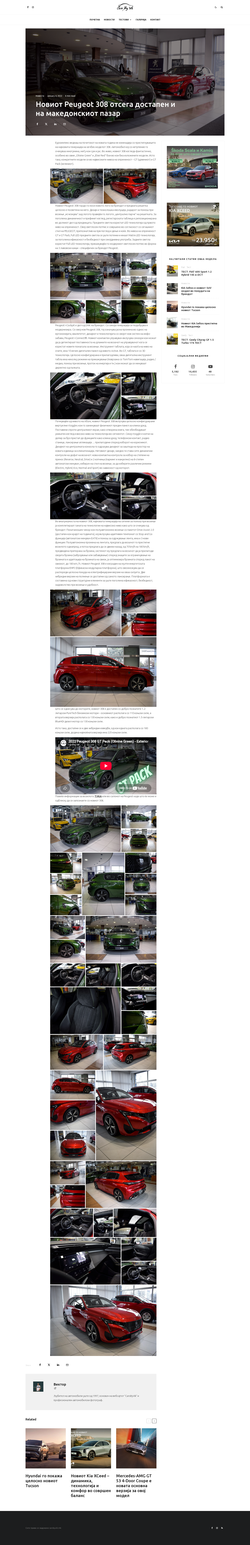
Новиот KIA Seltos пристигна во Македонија (199, 325)
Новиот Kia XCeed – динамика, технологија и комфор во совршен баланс (91, 1486)
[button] (76, 186)
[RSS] (222, 1528)
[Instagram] (33, 7)
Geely (184, 335)
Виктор (60, 1384)
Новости (109, 19)
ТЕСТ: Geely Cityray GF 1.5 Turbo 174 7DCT (197, 341)
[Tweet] (46, 124)
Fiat (183, 267)
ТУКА (98, 796)
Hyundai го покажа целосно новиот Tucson (44, 1481)
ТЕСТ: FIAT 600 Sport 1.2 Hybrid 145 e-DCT (196, 273)
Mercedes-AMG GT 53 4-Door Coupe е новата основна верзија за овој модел (134, 1486)
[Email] (64, 124)
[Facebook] (28, 7)
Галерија (141, 19)
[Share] (37, 124)
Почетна (95, 19)
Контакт (155, 19)
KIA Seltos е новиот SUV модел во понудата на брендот (196, 290)
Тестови (124, 19)
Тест (189, 267)
